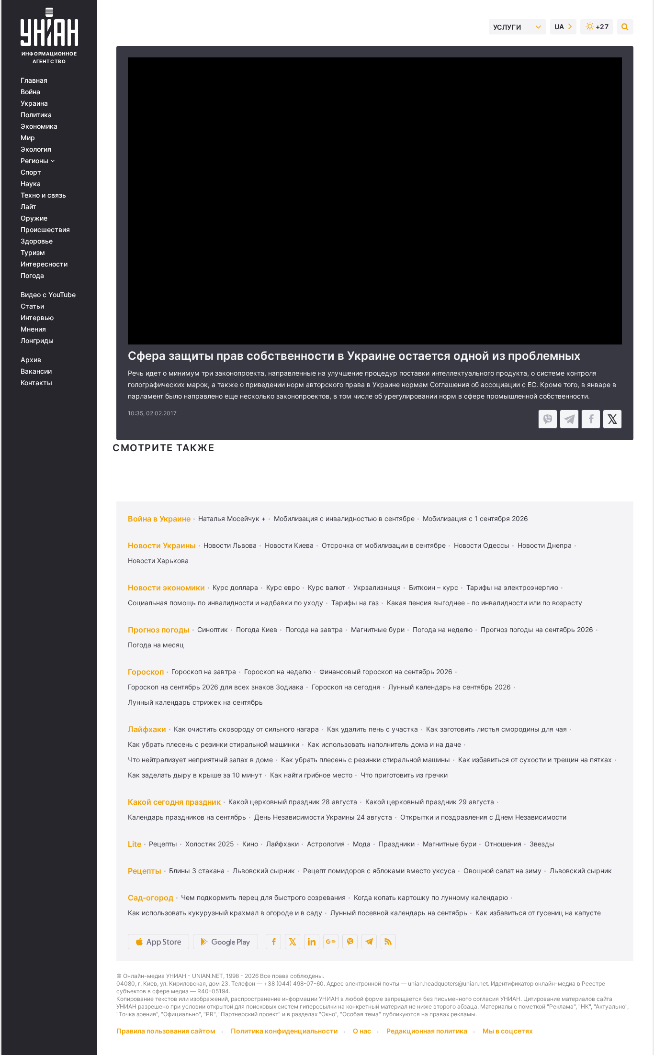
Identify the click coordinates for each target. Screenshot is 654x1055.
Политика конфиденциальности (284, 1031)
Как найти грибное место (311, 775)
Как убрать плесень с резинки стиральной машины (365, 759)
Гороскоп (146, 672)
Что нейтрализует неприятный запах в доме (200, 759)
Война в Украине (159, 518)
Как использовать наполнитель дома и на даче (384, 744)
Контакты (36, 383)
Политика (36, 115)
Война (30, 92)
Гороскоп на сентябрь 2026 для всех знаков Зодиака (216, 687)
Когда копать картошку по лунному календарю (431, 897)
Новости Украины (162, 545)
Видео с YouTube (48, 295)
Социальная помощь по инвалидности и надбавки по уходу (225, 603)
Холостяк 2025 (209, 844)
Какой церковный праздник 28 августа (292, 802)
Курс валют (326, 587)
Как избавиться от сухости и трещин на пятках (535, 759)
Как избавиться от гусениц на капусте (538, 913)
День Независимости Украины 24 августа (323, 817)
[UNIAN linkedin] (311, 941)
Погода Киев (256, 629)
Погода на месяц (156, 645)
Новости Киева (289, 545)
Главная (34, 80)
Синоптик (212, 629)
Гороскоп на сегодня (346, 687)
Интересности (44, 264)
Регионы (35, 161)
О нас (362, 1031)
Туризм (33, 252)
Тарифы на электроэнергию (512, 587)
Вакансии (36, 371)
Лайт (28, 207)
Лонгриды (37, 340)
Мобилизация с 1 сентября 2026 (475, 518)
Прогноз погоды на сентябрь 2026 (537, 629)
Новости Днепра (545, 545)
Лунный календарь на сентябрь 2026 (449, 687)
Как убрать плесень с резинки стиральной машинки (213, 744)
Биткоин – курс (433, 587)
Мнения (33, 329)
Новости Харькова (158, 560)
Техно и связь (43, 195)
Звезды (542, 844)
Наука (31, 184)
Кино (250, 844)
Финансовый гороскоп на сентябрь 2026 (385, 671)
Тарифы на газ (355, 603)
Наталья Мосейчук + (232, 518)
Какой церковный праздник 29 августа (429, 802)
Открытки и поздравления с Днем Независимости (483, 817)
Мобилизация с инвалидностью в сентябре (344, 518)
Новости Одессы (481, 545)
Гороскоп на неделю (277, 671)
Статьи (32, 306)
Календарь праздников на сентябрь (187, 817)
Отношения (503, 844)
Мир (28, 138)
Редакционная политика (426, 1031)
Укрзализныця (377, 587)
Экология (36, 149)
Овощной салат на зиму (502, 870)
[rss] (388, 941)
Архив (31, 360)
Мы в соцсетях (508, 1031)
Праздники (397, 844)
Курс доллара (235, 587)
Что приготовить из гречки (404, 775)
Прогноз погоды (159, 629)
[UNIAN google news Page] (330, 941)
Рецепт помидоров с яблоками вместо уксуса (379, 870)
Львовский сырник (264, 870)
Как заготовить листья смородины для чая (496, 729)
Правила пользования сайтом (165, 1031)
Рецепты (163, 844)
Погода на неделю (443, 629)
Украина (34, 103)
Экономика (39, 126)
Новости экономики (166, 587)
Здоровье (37, 241)
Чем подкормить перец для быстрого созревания (263, 897)
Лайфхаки (147, 729)
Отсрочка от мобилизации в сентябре (384, 545)
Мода (362, 844)
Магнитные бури (378, 629)
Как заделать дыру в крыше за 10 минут (195, 775)
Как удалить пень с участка (372, 729)
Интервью (37, 318)
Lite (134, 844)
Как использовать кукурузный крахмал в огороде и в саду (225, 913)
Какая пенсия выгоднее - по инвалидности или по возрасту (484, 603)
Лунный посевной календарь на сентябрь (398, 913)
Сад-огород (150, 897)
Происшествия (45, 229)
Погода (32, 275)
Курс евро (283, 587)
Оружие (34, 218)
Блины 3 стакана (197, 870)
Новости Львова (230, 545)
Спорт (31, 172)
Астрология (326, 844)
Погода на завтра (314, 629)
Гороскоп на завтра (203, 671)
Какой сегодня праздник (174, 802)
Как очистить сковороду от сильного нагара (246, 729)
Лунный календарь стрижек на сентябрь (195, 702)
